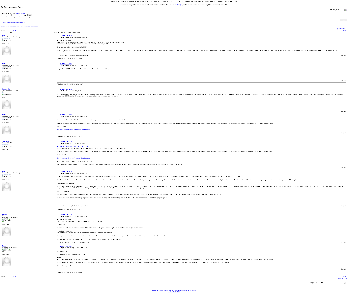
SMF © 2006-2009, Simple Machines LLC (182, 290)
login (17, 13)
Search (15, 22)
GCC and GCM (35, 26)
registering (178, 5)
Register (22, 22)
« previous (339, 28)
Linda (4, 35)
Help (11, 22)
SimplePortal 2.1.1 (174, 292)
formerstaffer (6, 89)
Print (344, 30)
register (23, 13)
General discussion (25, 26)
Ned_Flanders (6, 141)
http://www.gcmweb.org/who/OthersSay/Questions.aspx (73, 129)
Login (18, 22)
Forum (8, 22)
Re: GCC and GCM (66, 35)
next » (344, 28)
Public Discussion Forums (12, 26)
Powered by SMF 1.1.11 (160, 290)
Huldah (4, 214)
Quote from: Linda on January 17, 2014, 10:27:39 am (72, 146)
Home (4, 22)
